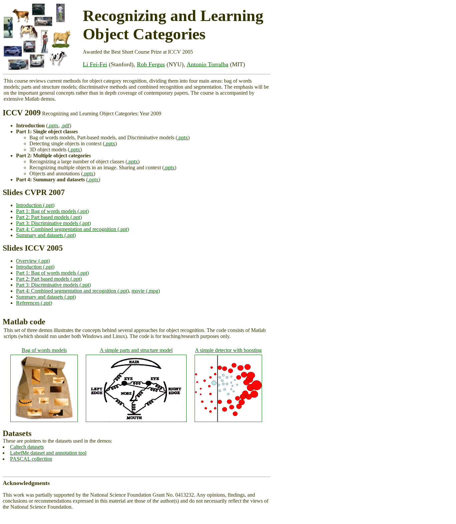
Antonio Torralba (207, 64)
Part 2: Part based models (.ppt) (49, 217)
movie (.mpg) (146, 291)
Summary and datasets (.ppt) (46, 235)
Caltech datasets (27, 447)
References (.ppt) (34, 303)
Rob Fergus (151, 64)
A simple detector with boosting (228, 350)
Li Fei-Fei (95, 64)
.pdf (65, 125)
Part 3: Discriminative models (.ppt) (53, 223)
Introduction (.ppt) (35, 205)
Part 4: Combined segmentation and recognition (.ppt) (72, 229)
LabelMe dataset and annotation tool (48, 453)
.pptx (53, 125)
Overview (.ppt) (33, 261)
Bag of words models (44, 350)
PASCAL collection (31, 459)
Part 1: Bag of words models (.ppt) (52, 211)
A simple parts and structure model (136, 350)
